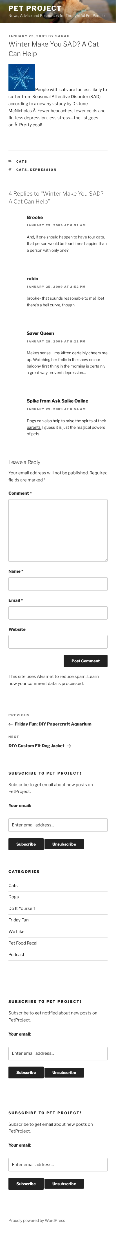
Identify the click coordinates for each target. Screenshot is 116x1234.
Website (17, 629)
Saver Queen (40, 333)
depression (43, 170)
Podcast (16, 954)
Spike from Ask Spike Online (57, 401)
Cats (22, 161)
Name (15, 571)
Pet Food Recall (23, 943)
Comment (20, 493)
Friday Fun (18, 920)
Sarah (62, 36)
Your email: (19, 805)
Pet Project (35, 8)
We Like (16, 931)
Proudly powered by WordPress (36, 1220)
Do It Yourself (21, 908)
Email (15, 600)
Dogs (13, 896)
